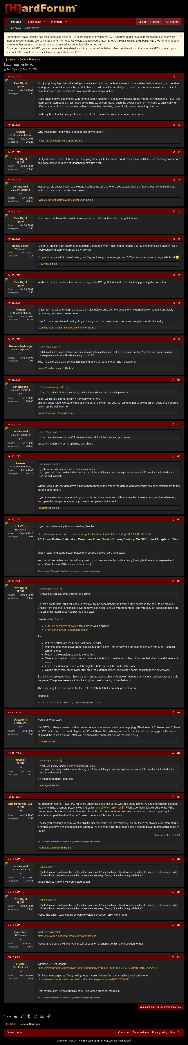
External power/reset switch (61, 625)
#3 (179, 152)
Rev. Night (11, 69)
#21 (178, 957)
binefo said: (46, 867)
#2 (179, 125)
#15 (178, 712)
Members (57, 21)
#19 (178, 892)
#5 (179, 211)
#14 (178, 581)
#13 (178, 519)
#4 (179, 179)
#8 (179, 303)
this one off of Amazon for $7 (108, 807)
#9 (179, 339)
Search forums (31, 28)
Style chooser (14, 1032)
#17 (178, 797)
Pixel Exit (72, 1041)
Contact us (124, 1032)
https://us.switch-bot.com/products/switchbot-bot (67, 935)
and (52, 368)
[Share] (174, 77)
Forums (16, 21)
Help (172, 1032)
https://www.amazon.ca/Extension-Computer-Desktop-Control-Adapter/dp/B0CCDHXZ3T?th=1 (94, 534)
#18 (178, 859)
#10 (178, 380)
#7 (179, 275)
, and (52, 413)
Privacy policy (159, 1032)
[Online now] (6, 80)
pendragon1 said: (49, 464)
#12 (178, 456)
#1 (179, 76)
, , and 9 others (56, 140)
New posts (34, 21)
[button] (44, 21)
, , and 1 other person (62, 200)
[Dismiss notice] (180, 37)
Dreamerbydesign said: (52, 387)
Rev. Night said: (48, 347)
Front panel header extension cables (66, 629)
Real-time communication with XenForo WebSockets (104, 1041)
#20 (178, 925)
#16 (178, 753)
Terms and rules (141, 1032)
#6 (179, 239)
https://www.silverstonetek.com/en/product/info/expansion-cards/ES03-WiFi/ (83, 979)
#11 (178, 424)
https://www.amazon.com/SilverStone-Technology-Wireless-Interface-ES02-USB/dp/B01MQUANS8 (97, 967)
